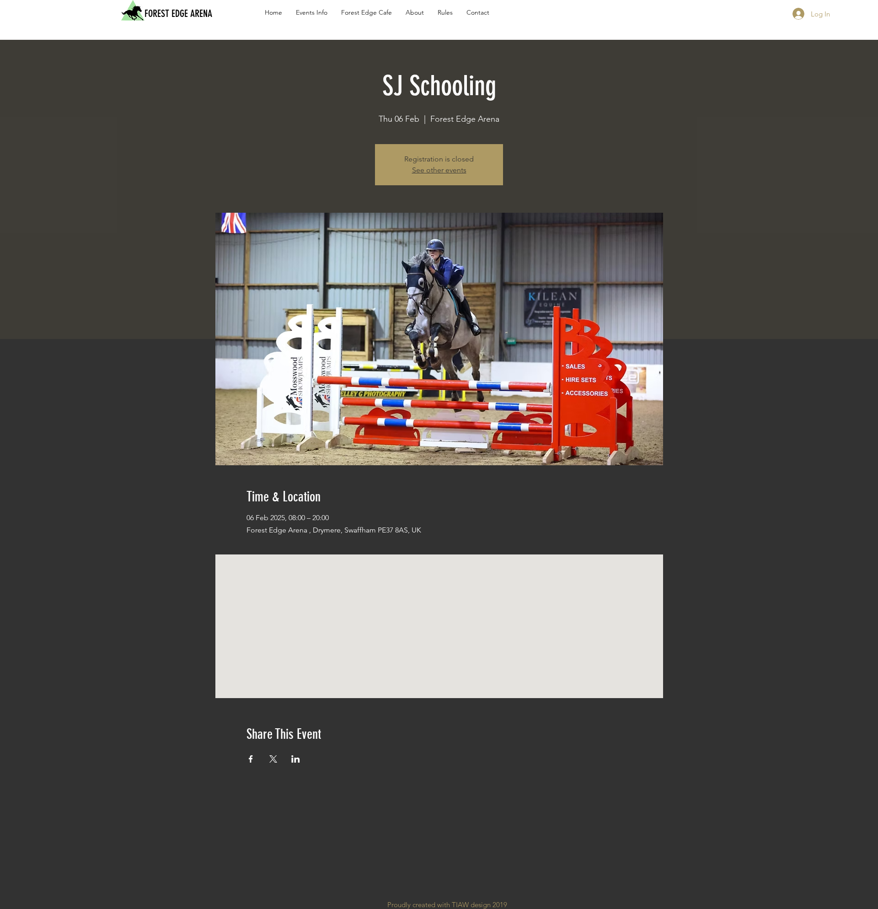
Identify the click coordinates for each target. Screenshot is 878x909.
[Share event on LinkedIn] (295, 759)
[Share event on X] (273, 759)
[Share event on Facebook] (250, 759)
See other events (439, 170)
